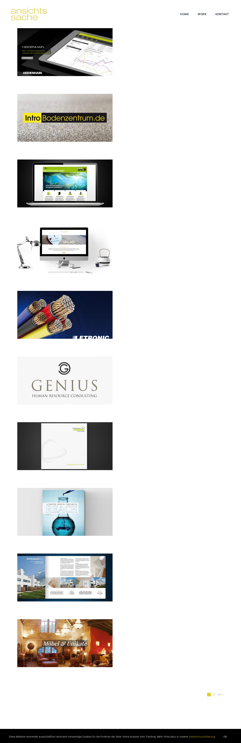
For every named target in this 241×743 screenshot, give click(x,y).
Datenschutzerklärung (202, 736)
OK (225, 736)
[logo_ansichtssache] (33, 8)
